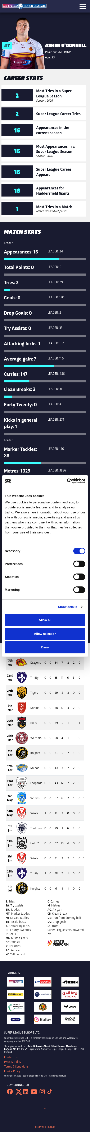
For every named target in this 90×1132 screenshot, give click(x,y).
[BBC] (18, 996)
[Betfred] (18, 983)
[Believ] (45, 1021)
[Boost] (18, 1021)
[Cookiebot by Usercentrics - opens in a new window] (67, 481)
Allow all (45, 620)
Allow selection (45, 633)
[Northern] (45, 996)
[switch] (79, 564)
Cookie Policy (12, 1071)
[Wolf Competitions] (72, 1021)
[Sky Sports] (45, 983)
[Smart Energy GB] (18, 1008)
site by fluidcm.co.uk (45, 1126)
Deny (45, 647)
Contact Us (11, 1057)
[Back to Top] (45, 1109)
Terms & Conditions (16, 1066)
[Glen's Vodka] (72, 996)
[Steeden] (72, 983)
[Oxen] (72, 1008)
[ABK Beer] (45, 1008)
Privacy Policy (12, 1061)
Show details (67, 607)
